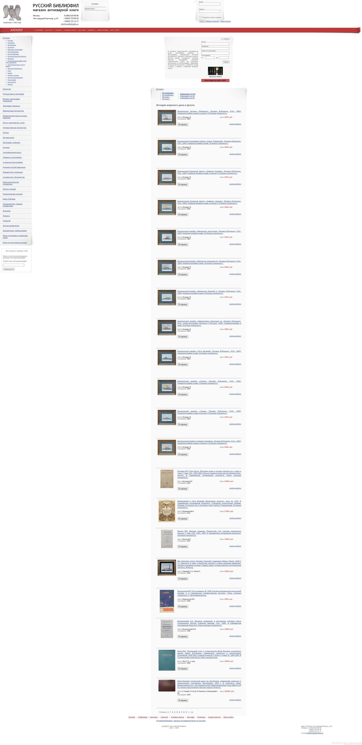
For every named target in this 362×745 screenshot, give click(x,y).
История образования (15, 77)
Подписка (201, 717)
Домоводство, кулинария (13, 172)
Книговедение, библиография (15, 231)
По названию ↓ (168, 95)
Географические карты (12, 152)
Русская (10, 40)
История (6, 38)
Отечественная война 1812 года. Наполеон (16, 61)
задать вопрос (235, 124)
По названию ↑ (168, 93)
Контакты (154, 717)
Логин (201, 2)
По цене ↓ (166, 99)
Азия (9, 71)
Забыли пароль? (212, 21)
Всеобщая (11, 43)
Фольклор (7, 211)
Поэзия (6, 133)
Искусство (7, 89)
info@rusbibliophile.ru (69, 24)
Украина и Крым (13, 75)
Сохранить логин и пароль (211, 17)
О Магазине (142, 717)
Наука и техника (9, 189)
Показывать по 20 (187, 94)
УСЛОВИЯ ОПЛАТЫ (70, 30)
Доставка (190, 717)
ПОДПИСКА (91, 30)
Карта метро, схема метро (353, 744)
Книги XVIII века (9, 199)
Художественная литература (14, 128)
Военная (11, 58)
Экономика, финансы (11, 106)
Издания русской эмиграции (14, 167)
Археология (12, 82)
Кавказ (10, 73)
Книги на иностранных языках (15, 243)
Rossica (10, 84)
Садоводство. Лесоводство (14, 177)
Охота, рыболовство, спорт (14, 123)
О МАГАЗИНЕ (39, 30)
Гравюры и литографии (12, 157)
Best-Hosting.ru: (337, 742)
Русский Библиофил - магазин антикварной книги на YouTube (181, 721)
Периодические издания (13, 194)
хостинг (345, 742)
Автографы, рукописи (11, 143)
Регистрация (226, 21)
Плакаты (6, 216)
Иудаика (6, 148)
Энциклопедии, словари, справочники (13, 205)
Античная (11, 47)
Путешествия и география (13, 94)
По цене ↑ (166, 97)
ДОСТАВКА (81, 30)
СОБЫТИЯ (58, 30)
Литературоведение (11, 226)
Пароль (201, 9)
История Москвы (13, 54)
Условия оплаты (177, 717)
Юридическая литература (13, 111)
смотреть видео (215, 76)
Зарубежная (12, 45)
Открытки (6, 221)
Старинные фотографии (13, 162)
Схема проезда (214, 717)
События (164, 717)
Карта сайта (228, 717)
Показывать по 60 (187, 98)
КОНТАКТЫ (48, 30)
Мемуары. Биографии (15, 49)
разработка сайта (356, 742)
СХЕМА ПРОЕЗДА (102, 30)
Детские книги (8, 138)
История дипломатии (15, 68)
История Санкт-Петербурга (17, 56)
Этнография (12, 80)
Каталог (132, 717)
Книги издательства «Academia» (11, 183)
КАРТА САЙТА (114, 30)
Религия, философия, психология (11, 100)
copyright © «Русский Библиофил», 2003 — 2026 (174, 727)
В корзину (183, 125)
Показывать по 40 (187, 96)
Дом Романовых (13, 52)
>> (192, 712)
